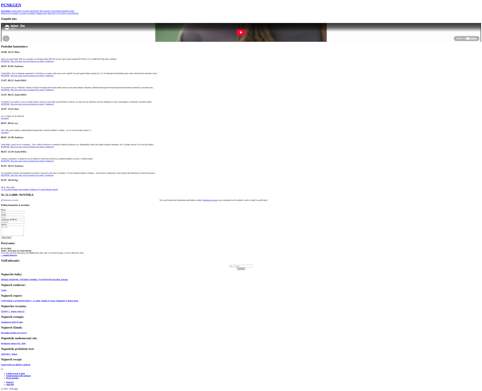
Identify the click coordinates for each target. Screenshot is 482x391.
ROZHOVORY (68, 11)
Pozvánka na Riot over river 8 (14, 333)
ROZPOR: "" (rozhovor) (27, 61)
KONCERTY (16, 11)
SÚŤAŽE (62, 13)
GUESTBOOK (72, 13)
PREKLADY (42, 13)
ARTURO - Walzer (9, 354)
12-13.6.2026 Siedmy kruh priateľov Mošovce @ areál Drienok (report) (29, 189)
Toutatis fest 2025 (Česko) (12, 322)
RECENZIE (45, 11)
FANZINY (31, 13)
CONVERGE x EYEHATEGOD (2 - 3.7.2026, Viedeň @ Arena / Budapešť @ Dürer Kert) (39, 301)
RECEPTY (52, 13)
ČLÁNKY (22, 13)
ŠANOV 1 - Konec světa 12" (13, 311)
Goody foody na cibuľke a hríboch (15, 365)
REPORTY (34, 11)
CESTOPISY (55, 11)
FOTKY (26, 11)
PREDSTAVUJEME (9, 13)
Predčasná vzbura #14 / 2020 (13, 343)
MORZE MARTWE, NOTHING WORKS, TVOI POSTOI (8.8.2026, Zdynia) (34, 280)
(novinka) (5, 118)
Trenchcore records (209, 200)
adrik (16, 389)
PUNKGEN (11, 5)
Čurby (4, 290)
